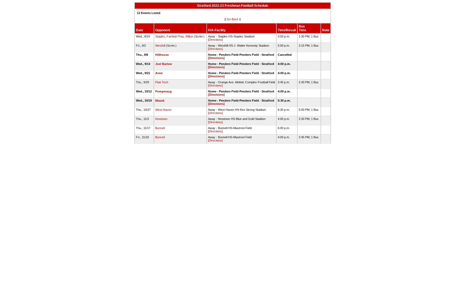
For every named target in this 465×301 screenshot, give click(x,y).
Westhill (160, 45)
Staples (160, 36)
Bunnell (160, 128)
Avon (159, 73)
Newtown (161, 118)
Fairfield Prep (175, 36)
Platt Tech (161, 82)
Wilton (189, 36)
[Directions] (215, 39)
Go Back (232, 19)
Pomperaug (163, 91)
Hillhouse (162, 54)
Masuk (159, 100)
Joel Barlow (163, 63)
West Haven (163, 109)
